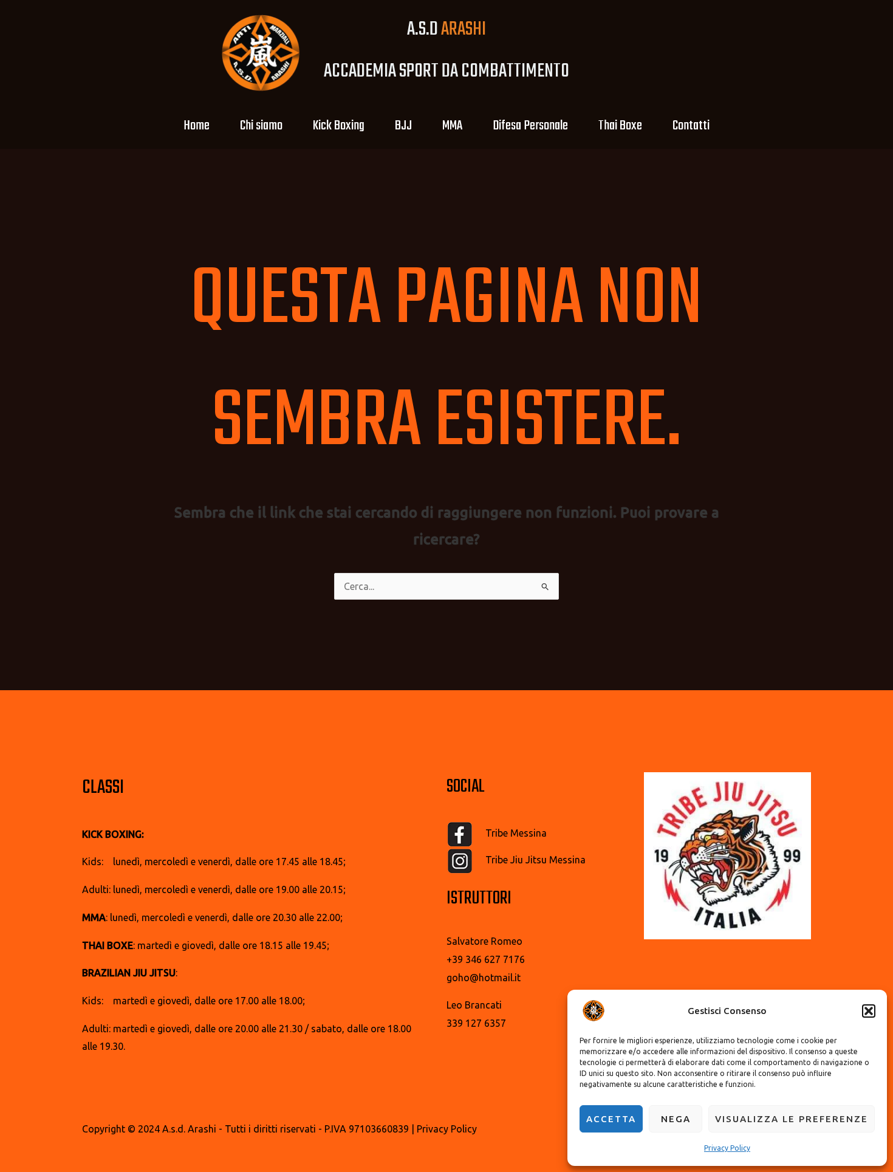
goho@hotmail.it (483, 977)
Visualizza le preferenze (791, 1119)
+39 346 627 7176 (485, 959)
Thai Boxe (620, 126)
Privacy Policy (727, 1148)
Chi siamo (261, 126)
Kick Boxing (338, 126)
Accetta (611, 1119)
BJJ (403, 126)
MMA (452, 126)
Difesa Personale (530, 126)
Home (196, 126)
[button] (869, 1011)
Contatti (691, 126)
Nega (676, 1119)
